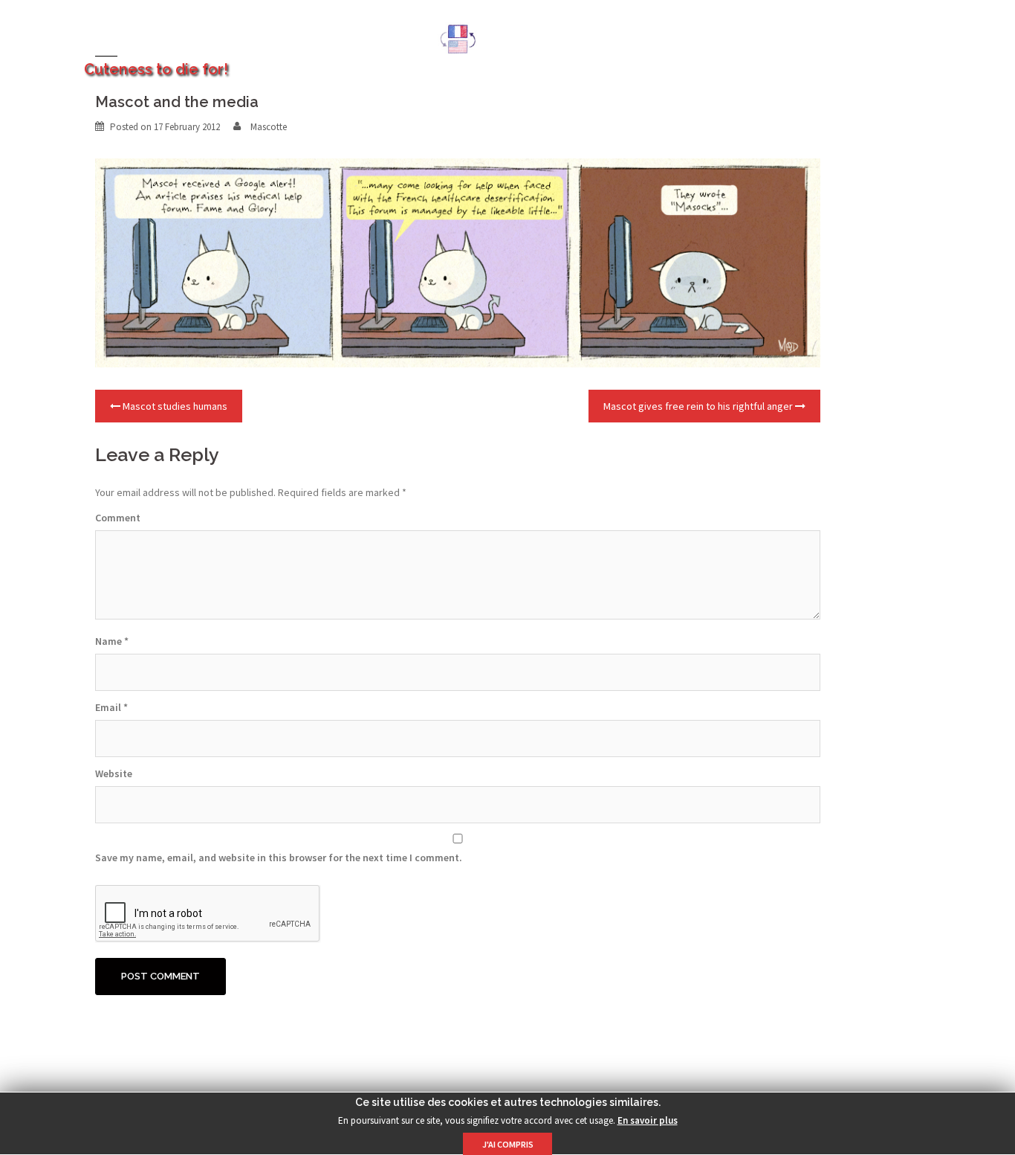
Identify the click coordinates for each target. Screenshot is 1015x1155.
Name (112, 641)
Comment (117, 517)
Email (111, 707)
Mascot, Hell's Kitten (208, 30)
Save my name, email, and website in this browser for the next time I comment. (278, 857)
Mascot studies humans (175, 406)
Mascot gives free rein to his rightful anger (698, 406)
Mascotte (268, 126)
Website (113, 773)
